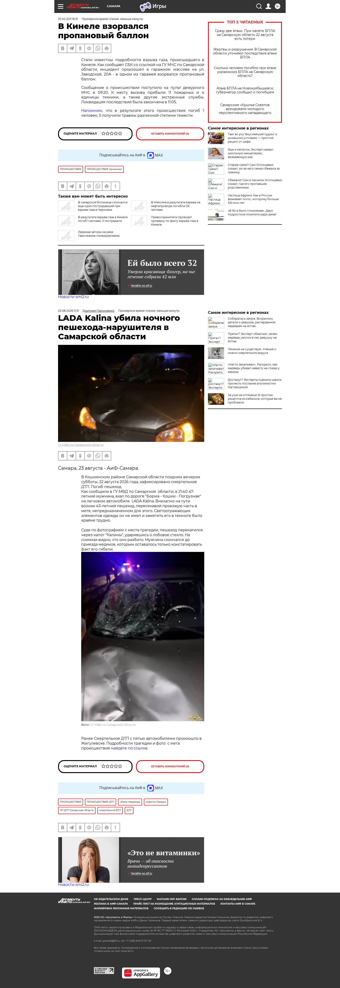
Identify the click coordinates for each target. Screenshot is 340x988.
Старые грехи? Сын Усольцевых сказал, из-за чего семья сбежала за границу (254, 168)
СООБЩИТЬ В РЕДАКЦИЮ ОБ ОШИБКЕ (179, 908)
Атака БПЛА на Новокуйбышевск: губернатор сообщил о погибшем (245, 90)
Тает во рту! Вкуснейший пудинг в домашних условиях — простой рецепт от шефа (252, 137)
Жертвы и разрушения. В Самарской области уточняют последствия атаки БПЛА (245, 53)
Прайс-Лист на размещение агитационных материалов (174, 903)
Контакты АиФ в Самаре (237, 903)
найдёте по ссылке (129, 748)
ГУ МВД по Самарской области (80, 445)
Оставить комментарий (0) (170, 133)
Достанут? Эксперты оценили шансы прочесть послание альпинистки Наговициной (254, 383)
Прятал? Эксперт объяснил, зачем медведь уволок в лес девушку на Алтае (252, 337)
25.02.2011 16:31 (68, 19)
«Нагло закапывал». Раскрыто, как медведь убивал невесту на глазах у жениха (254, 368)
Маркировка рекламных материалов (121, 908)
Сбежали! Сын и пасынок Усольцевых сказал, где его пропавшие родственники (255, 183)
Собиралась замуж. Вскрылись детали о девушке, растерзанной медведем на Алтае (251, 322)
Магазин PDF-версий (171, 899)
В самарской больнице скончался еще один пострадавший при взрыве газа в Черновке (102, 206)
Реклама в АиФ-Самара (111, 903)
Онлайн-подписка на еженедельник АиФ (222, 899)
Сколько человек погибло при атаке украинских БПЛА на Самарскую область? (245, 72)
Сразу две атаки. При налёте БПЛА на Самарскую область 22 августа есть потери (245, 35)
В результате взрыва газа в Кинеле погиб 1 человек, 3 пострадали (103, 219)
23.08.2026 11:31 (68, 310)
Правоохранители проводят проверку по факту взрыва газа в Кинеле (174, 220)
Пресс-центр (142, 899)
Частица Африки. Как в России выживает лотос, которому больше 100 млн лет (253, 199)
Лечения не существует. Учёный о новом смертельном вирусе (252, 351)
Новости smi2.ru (73, 297)
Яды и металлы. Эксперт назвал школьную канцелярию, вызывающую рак (250, 153)
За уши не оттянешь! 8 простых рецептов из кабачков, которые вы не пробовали (255, 398)
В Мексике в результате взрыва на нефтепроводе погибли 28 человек (175, 206)
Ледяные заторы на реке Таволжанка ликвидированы (99, 233)
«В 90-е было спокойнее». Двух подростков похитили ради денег (252, 212)
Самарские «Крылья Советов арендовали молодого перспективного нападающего (245, 109)
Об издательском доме (111, 899)
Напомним (91, 110)
